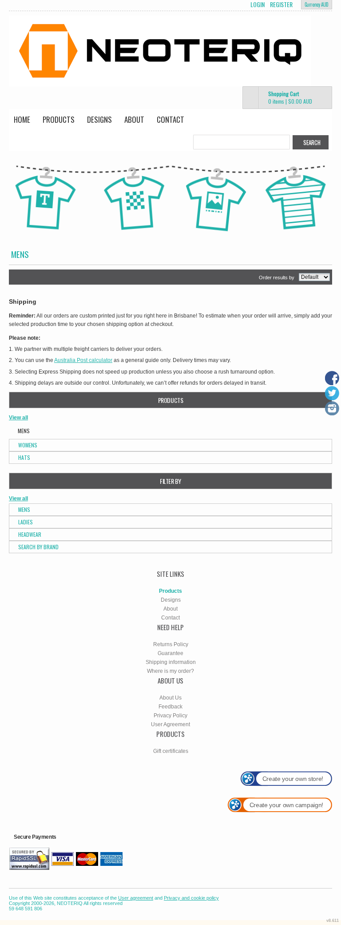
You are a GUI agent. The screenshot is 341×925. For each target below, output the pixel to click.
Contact (170, 119)
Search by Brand (38, 547)
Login (257, 4)
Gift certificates (170, 751)
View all (18, 417)
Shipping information (171, 662)
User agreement (135, 898)
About (134, 119)
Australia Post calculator (83, 360)
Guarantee (170, 653)
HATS (24, 457)
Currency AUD (317, 4)
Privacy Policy (170, 715)
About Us (170, 698)
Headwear (29, 534)
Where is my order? (170, 671)
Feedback (170, 707)
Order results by (276, 277)
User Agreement (170, 724)
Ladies (25, 522)
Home (22, 119)
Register (281, 4)
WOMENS (27, 445)
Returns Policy (170, 644)
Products (59, 119)
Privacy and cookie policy (191, 898)
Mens (24, 509)
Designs (99, 119)
